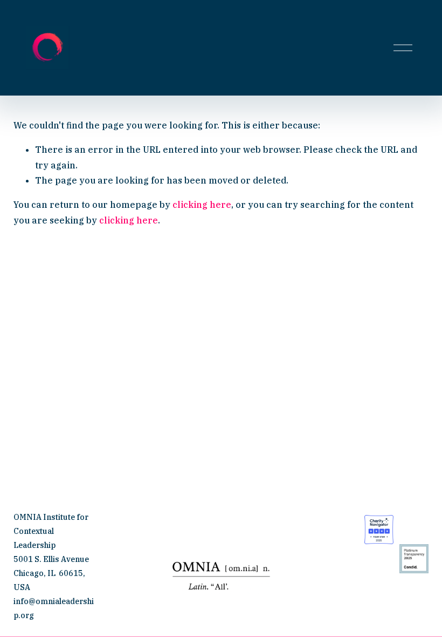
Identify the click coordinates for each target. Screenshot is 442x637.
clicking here (201, 204)
